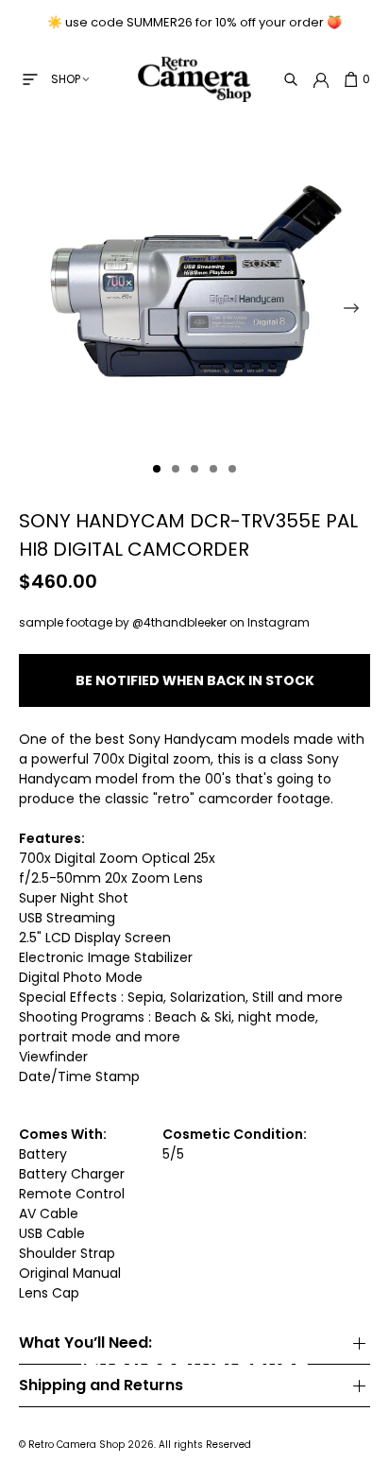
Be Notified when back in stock (195, 680)
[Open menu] (30, 79)
